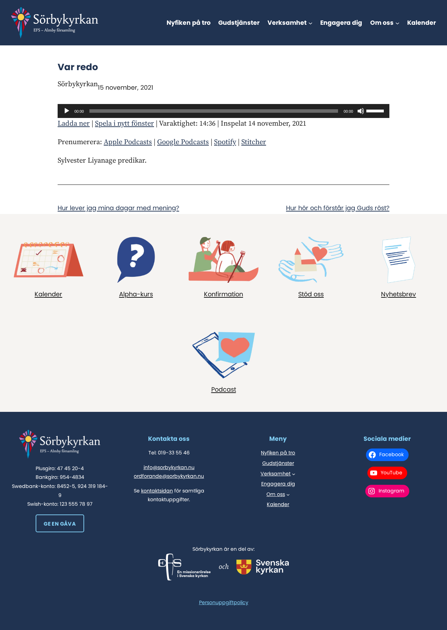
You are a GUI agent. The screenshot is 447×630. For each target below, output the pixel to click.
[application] (223, 111)
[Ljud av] (360, 111)
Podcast (223, 389)
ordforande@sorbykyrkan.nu (169, 476)
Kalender (48, 294)
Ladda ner (74, 123)
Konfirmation (223, 294)
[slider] (376, 110)
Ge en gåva (60, 524)
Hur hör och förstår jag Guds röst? (337, 208)
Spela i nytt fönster (124, 123)
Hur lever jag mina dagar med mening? (118, 208)
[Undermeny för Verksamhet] (310, 23)
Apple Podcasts (128, 142)
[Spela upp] (66, 111)
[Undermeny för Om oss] (397, 23)
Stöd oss (311, 294)
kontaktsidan (157, 491)
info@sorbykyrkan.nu (169, 467)
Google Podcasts (183, 142)
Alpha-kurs (136, 294)
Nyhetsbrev (398, 294)
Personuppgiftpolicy (223, 602)
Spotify (225, 142)
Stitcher (253, 142)
